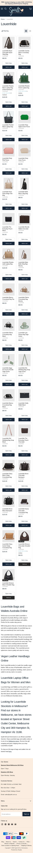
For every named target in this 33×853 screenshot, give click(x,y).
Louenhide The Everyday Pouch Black (7, 228)
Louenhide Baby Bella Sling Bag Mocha (23, 264)
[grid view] (26, 31)
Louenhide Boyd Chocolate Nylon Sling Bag (7, 52)
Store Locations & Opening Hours (10, 845)
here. (10, 751)
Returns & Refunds (9, 843)
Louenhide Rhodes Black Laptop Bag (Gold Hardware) (8, 87)
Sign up (26, 814)
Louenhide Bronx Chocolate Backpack (23, 475)
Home (3, 19)
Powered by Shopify (16, 850)
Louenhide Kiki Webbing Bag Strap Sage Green (24, 369)
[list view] (30, 31)
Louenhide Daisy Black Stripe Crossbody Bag (7, 475)
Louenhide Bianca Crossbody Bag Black (7, 404)
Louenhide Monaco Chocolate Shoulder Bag (24, 545)
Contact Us (22, 841)
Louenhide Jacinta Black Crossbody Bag (23, 52)
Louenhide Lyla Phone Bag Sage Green (23, 334)
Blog (2, 841)
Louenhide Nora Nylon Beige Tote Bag (7, 193)
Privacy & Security (22, 843)
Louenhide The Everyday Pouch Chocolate (23, 440)
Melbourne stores (14, 741)
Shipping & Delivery (26, 845)
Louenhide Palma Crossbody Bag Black (7, 334)
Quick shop (9, 63)
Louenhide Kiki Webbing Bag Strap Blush (8, 440)
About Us (8, 841)
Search (15, 841)
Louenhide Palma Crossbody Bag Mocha (23, 299)
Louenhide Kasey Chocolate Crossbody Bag (23, 510)
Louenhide (5, 56)
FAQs (28, 841)
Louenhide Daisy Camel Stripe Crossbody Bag (7, 545)
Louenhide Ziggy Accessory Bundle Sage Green (7, 369)
